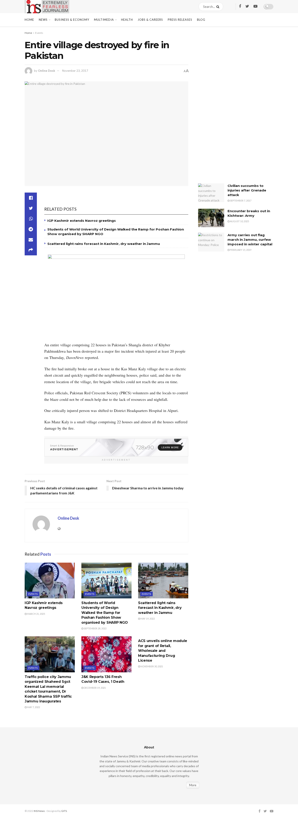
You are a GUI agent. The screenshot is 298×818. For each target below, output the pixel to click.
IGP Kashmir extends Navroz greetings (81, 221)
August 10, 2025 (239, 221)
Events (39, 32)
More (192, 785)
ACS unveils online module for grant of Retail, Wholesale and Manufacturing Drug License (162, 651)
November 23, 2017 (75, 70)
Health (127, 19)
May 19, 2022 (147, 618)
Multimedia (104, 19)
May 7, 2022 (33, 707)
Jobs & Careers (150, 19)
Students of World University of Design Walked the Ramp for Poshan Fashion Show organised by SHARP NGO (104, 613)
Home (29, 19)
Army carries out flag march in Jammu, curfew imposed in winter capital (250, 239)
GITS (64, 811)
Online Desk (46, 70)
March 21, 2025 (36, 613)
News (43, 19)
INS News (39, 811)
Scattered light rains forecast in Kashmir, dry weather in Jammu (104, 244)
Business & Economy (72, 19)
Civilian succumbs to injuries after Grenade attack (247, 190)
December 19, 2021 (94, 687)
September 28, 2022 (94, 628)
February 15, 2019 (240, 249)
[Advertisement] (231, 108)
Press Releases (180, 19)
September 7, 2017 (240, 200)
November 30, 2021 (151, 666)
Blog (201, 19)
